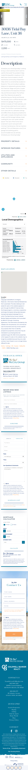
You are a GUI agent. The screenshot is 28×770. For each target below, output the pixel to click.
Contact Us (5, 378)
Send (14, 634)
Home (3, 346)
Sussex (16, 346)
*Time (4, 459)
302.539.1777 (9, 371)
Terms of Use (6, 748)
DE (12, 346)
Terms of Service (10, 506)
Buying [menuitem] (14, 709)
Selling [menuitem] (14, 712)
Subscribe (14, 423)
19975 (3, 348)
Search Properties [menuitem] (14, 707)
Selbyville (22, 346)
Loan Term (6, 522)
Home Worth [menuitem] (14, 716)
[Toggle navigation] (25, 4)
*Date (4, 454)
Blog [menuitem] (13, 718)
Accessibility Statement (18, 748)
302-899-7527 (14, 683)
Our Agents (11, 378)
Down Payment (7, 534)
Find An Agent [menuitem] (14, 714)
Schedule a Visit (19, 438)
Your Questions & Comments (10, 465)
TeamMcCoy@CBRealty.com (14, 681)
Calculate (14, 548)
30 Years (7, 524)
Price (4, 528)
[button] (2, 16)
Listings (8, 346)
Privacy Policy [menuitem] (14, 720)
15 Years (14, 524)
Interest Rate (7, 539)
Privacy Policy (16, 418)
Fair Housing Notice (14, 751)
